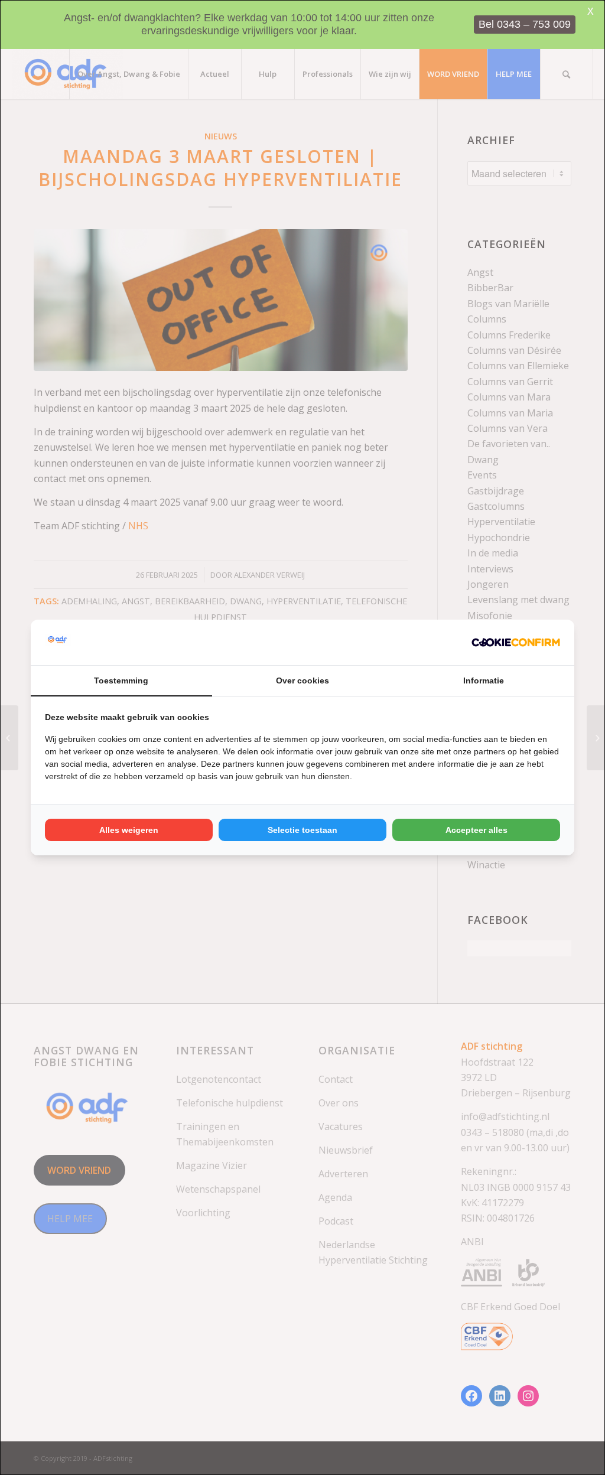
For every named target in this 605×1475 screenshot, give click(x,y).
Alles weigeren (128, 830)
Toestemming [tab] (121, 680)
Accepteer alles (476, 830)
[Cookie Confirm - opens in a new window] (515, 642)
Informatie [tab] (483, 680)
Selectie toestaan (302, 830)
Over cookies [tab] (302, 680)
